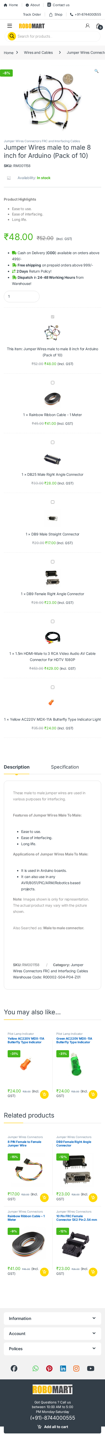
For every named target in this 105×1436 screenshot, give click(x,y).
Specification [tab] (65, 767)
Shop (58, 14)
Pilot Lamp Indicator (21, 1034)
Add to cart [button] (44, 1094)
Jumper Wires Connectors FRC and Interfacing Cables (42, 141)
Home (13, 5)
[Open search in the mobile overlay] (52, 36)
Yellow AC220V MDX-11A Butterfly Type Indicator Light (55, 719)
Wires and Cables (38, 52)
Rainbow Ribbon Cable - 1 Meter (55, 414)
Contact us (61, 5)
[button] (96, 71)
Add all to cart (56, 1426)
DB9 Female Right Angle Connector (55, 594)
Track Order (32, 14)
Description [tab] (16, 767)
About (35, 5)
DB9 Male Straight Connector (55, 534)
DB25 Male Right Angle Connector (55, 474)
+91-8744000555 (88, 14)
